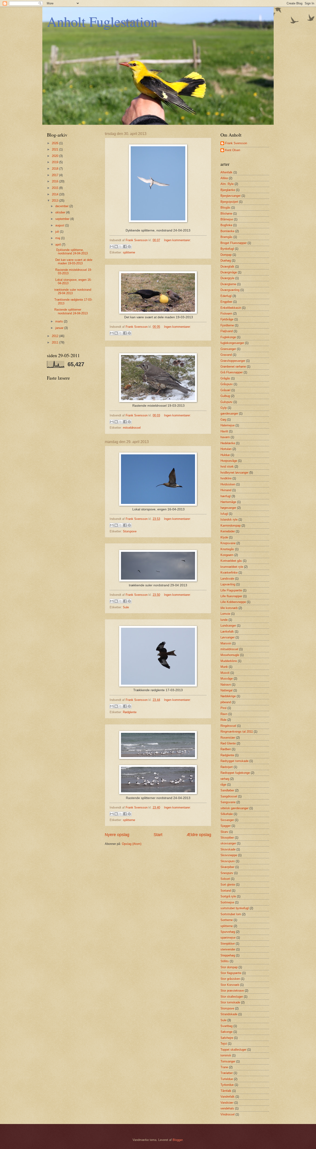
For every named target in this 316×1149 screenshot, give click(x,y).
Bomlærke (227, 231)
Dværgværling (229, 290)
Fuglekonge (228, 337)
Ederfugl (226, 296)
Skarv (224, 832)
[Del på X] (120, 246)
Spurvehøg (227, 932)
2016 (55, 181)
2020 (55, 156)
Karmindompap (230, 525)
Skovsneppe (228, 855)
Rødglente (129, 712)
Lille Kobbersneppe (233, 602)
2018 (55, 168)
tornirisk (225, 1055)
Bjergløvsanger (230, 195)
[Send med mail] (111, 246)
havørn (225, 437)
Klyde (224, 537)
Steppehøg (227, 955)
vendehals (227, 1108)
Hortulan (226, 449)
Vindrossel (227, 1114)
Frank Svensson (236, 143)
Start (158, 834)
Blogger (178, 1140)
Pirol (223, 708)
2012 (55, 336)
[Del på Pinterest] (129, 246)
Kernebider (227, 531)
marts (59, 321)
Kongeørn (226, 555)
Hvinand (225, 490)
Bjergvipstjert (229, 201)
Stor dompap (229, 967)
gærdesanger (229, 413)
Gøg (223, 419)
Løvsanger (227, 637)
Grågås (225, 378)
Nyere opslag (117, 834)
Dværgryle (227, 278)
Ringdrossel (228, 725)
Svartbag (226, 1026)
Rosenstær (227, 737)
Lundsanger (228, 625)
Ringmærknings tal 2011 (236, 731)
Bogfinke (226, 225)
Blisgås (225, 207)
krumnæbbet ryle (231, 566)
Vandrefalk (227, 1096)
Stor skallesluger (231, 996)
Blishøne (226, 213)
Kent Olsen (232, 150)
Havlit (224, 431)
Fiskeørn (226, 313)
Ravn (223, 714)
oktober (60, 212)
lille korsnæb (229, 608)
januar (59, 328)
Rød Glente (228, 743)
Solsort (225, 878)
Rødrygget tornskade (234, 761)
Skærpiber (227, 867)
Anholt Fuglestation (102, 21)
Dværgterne (228, 284)
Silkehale (226, 814)
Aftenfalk (226, 172)
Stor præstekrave (232, 990)
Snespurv (226, 873)
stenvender (227, 949)
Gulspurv (226, 402)
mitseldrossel (132, 427)
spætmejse (227, 937)
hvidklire (226, 478)
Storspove (129, 531)
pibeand (225, 702)
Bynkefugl (227, 248)
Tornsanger (227, 1061)
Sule (126, 607)
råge (223, 784)
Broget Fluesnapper (233, 243)
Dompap (226, 254)
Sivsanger (227, 820)
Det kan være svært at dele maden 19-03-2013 (73, 261)
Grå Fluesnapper (231, 372)
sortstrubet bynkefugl (234, 908)
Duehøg (225, 260)
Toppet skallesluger (233, 1049)
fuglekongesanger (232, 343)
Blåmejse (226, 219)
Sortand (225, 890)
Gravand (226, 354)
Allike (224, 178)
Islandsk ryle (229, 519)
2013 (55, 200)
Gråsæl (225, 390)
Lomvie (225, 613)
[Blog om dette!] (116, 246)
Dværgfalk (227, 266)
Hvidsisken (227, 484)
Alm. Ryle (227, 184)
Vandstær (226, 1102)
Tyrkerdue (227, 1085)
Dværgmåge (228, 272)
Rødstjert (226, 767)
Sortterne (226, 920)
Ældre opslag (199, 834)
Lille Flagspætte (231, 590)
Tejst (223, 1043)
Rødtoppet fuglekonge (235, 772)
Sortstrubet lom (230, 914)
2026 (55, 143)
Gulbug (225, 396)
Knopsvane (227, 543)
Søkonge (226, 1031)
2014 (55, 194)
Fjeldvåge (226, 319)
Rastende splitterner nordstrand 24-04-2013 (71, 311)
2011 (55, 342)
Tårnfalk (225, 1091)
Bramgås (226, 237)
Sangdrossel (228, 796)
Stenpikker (227, 943)
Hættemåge (228, 502)
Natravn (225, 684)
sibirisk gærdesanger (234, 808)
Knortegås (227, 549)
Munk (224, 666)
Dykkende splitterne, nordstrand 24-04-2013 (71, 251)
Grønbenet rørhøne (233, 366)
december (62, 206)
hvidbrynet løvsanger (234, 472)
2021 (55, 149)
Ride (223, 719)
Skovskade (227, 849)
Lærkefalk (227, 631)
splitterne (129, 252)
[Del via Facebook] (125, 246)
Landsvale (227, 578)
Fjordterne (227, 325)
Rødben (225, 749)
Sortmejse (227, 902)
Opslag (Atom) (131, 844)
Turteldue (226, 1079)
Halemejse (227, 425)
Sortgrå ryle (228, 896)
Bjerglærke (227, 190)
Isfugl (224, 513)
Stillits (224, 961)
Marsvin (225, 643)
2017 (55, 175)
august (60, 225)
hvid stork (227, 466)
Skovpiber (227, 837)
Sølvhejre (226, 1038)
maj (58, 238)
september (62, 219)
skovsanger (228, 843)
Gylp (223, 407)
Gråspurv (226, 384)
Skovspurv (227, 861)
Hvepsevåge (228, 460)
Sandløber (227, 790)
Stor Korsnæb (229, 985)
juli (57, 231)
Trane (224, 1067)
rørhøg (224, 779)
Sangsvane (227, 802)
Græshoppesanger (232, 360)
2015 (55, 188)
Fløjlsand (226, 331)
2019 (55, 162)
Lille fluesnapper (231, 596)
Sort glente (227, 884)
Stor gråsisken (230, 978)
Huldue (225, 455)
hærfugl (225, 496)
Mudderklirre (228, 661)
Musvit (224, 672)
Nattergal (226, 690)
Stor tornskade (230, 1002)
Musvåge (226, 678)
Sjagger (225, 825)
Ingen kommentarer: (177, 240)
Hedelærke (227, 443)
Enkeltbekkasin (230, 307)
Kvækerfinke (229, 572)
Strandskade (228, 1014)
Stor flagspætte (230, 973)
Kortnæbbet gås (231, 560)
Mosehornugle (229, 655)
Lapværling (227, 584)
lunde (224, 619)
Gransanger (228, 349)
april (58, 244)
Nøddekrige (228, 696)
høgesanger (228, 507)
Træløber (226, 1073)
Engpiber (226, 301)
